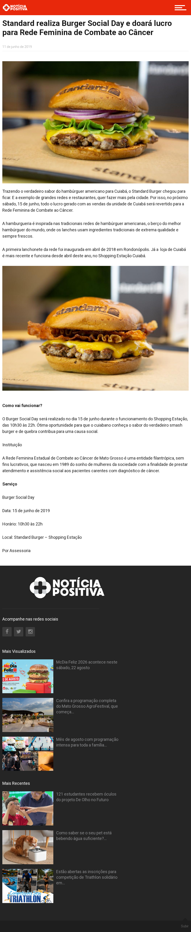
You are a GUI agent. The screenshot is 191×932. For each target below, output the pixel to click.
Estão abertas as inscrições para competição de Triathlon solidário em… (86, 877)
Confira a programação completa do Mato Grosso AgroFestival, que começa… (87, 706)
